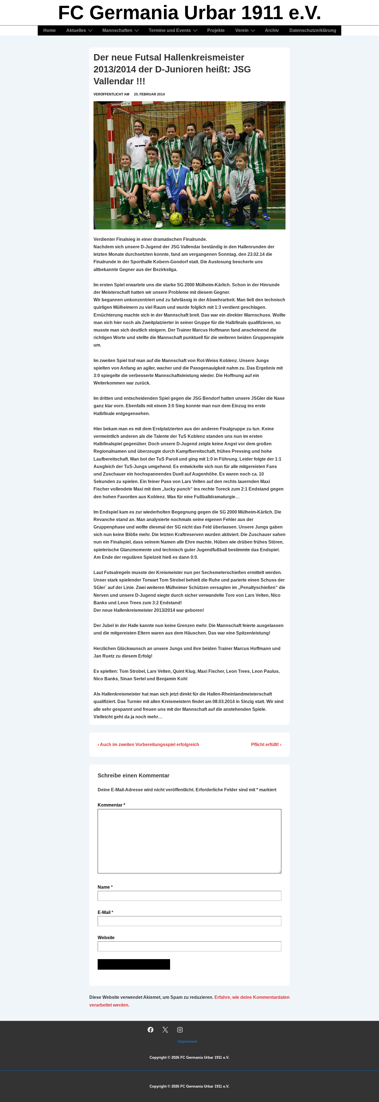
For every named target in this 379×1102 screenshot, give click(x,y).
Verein (242, 30)
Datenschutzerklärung (312, 30)
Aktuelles (76, 30)
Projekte (216, 30)
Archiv (272, 30)
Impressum (187, 1041)
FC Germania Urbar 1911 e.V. (189, 12)
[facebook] (150, 1029)
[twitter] (165, 1029)
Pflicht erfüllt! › (266, 744)
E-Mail (104, 912)
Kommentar (111, 805)
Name (104, 887)
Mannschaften (117, 30)
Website (106, 937)
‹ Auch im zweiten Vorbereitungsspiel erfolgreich (148, 744)
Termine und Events (170, 30)
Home (49, 30)
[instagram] (180, 1029)
